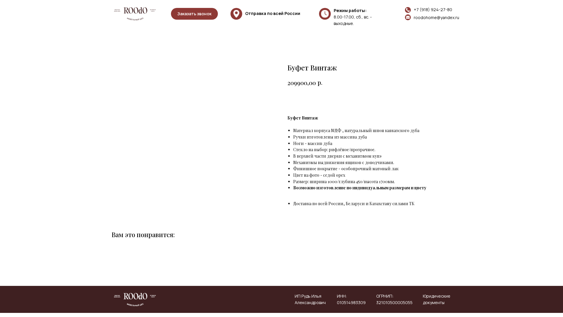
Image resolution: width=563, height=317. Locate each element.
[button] (194, 14)
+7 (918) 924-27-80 (433, 9)
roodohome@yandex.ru (436, 17)
